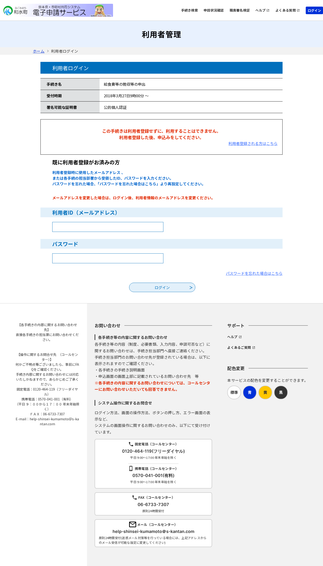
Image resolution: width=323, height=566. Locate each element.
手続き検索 (189, 10)
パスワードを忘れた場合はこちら (254, 273)
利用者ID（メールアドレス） (86, 212)
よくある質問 (285, 10)
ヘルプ (260, 10)
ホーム (38, 51)
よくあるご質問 (239, 347)
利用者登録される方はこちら (253, 143)
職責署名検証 (240, 10)
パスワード (65, 243)
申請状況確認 (214, 10)
